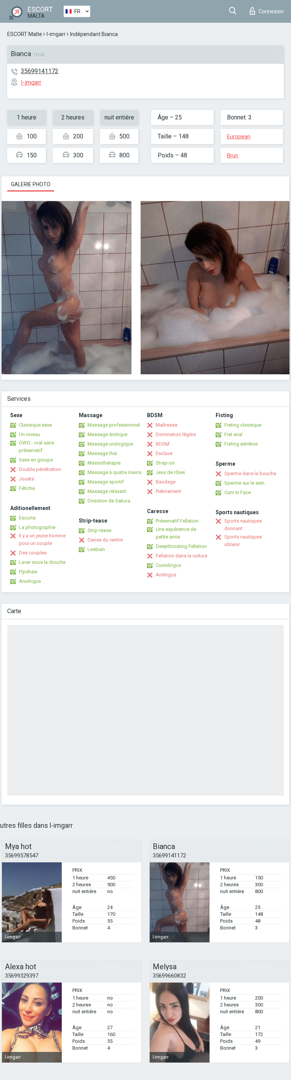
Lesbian (96, 549)
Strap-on (165, 463)
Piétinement (168, 491)
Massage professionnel (114, 425)
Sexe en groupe (36, 460)
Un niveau (29, 434)
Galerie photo (30, 184)
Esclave (164, 453)
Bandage (165, 482)
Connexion (271, 11)
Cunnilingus (168, 565)
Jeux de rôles (170, 472)
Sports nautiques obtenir (243, 540)
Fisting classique (242, 425)
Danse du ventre (105, 540)
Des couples (33, 553)
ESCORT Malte (24, 34)
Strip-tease (99, 530)
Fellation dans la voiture (181, 556)
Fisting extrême (241, 444)
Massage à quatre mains (114, 472)
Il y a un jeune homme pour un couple (42, 539)
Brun (232, 155)
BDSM (162, 444)
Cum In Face (237, 492)
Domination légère (176, 434)
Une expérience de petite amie (176, 533)
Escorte (27, 518)
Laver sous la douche (42, 562)
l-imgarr (56, 34)
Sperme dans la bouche (250, 473)
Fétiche (27, 488)
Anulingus (30, 581)
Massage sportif (106, 482)
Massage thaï (102, 453)
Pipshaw (28, 572)
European (238, 136)
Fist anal (233, 434)
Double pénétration (40, 469)
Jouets (26, 479)
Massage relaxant (107, 491)
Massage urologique (110, 444)
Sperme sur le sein (244, 483)
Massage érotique (107, 434)
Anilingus (166, 575)
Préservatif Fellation (177, 521)
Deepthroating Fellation (181, 546)
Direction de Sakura (109, 501)
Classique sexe (35, 425)
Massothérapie (104, 463)
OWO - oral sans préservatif (36, 446)
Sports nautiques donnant (243, 524)
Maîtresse (166, 425)
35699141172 (39, 71)
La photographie (37, 527)
